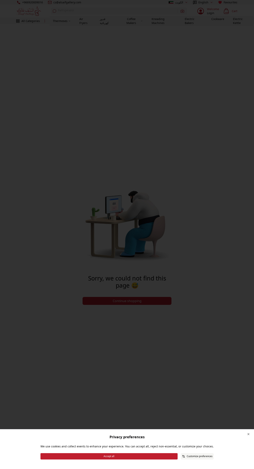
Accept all (109, 456)
